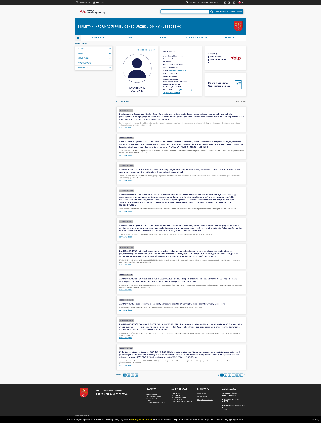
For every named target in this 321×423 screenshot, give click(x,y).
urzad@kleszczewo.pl (177, 71)
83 (237, 375)
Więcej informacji (171, 93)
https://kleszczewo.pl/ (183, 90)
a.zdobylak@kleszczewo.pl (155, 402)
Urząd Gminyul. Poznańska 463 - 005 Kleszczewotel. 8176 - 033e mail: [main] (182, 397)
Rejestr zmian (202, 396)
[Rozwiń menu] (110, 49)
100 (136, 375)
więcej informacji (146, 50)
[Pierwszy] (219, 375)
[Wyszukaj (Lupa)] (211, 12)
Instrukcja (100, 2)
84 (241, 375)
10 (125, 375)
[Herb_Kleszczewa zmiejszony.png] (238, 26)
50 (133, 375)
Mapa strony (85, 2)
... (233, 375)
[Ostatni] (245, 375)
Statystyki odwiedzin (205, 400)
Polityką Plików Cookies (141, 419)
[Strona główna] (78, 38)
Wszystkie (241, 101)
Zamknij (315, 419)
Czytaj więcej (125, 128)
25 (129, 375)
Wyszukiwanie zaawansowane (229, 11)
